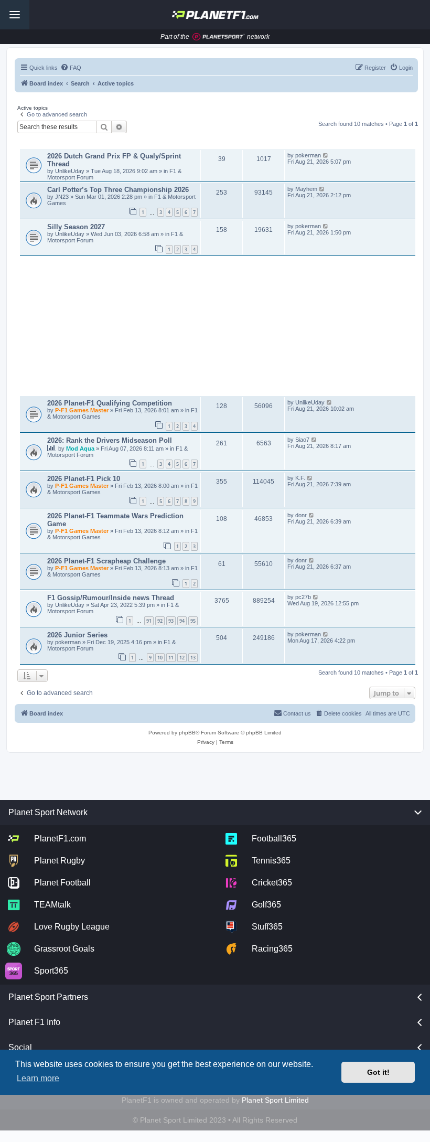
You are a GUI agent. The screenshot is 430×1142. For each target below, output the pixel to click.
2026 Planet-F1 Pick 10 (83, 479)
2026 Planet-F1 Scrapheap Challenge (106, 561)
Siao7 (302, 439)
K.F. (300, 478)
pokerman (308, 155)
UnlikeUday (70, 171)
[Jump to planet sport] (218, 37)
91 (149, 620)
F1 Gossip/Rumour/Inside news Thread (110, 598)
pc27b (303, 597)
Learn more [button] (38, 1078)
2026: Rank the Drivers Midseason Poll (109, 440)
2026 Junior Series (77, 635)
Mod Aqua (81, 448)
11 (171, 657)
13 (193, 657)
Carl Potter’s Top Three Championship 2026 (118, 190)
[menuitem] (70, 67)
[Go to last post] (325, 155)
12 (182, 657)
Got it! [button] (378, 1072)
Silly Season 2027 (76, 227)
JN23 (62, 197)
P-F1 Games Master (82, 410)
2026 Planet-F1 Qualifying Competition (109, 403)
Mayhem (306, 189)
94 (182, 620)
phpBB (187, 732)
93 (171, 620)
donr (301, 515)
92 (160, 620)
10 (160, 657)
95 (193, 620)
